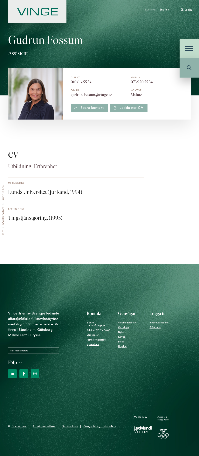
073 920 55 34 (142, 82)
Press (121, 342)
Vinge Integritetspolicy (100, 426)
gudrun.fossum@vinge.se (91, 95)
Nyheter (122, 332)
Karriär (121, 337)
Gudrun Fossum (3, 190)
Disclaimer (19, 426)
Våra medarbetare (127, 322)
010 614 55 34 (81, 82)
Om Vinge (123, 327)
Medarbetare (3, 215)
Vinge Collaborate (158, 322)
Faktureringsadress (96, 340)
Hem (3, 233)
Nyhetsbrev (93, 344)
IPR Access (155, 327)
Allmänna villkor (44, 426)
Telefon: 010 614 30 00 (98, 330)
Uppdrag (122, 346)
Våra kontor (93, 335)
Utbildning (19, 166)
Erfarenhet (45, 166)
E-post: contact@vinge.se (96, 324)
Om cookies (70, 426)
